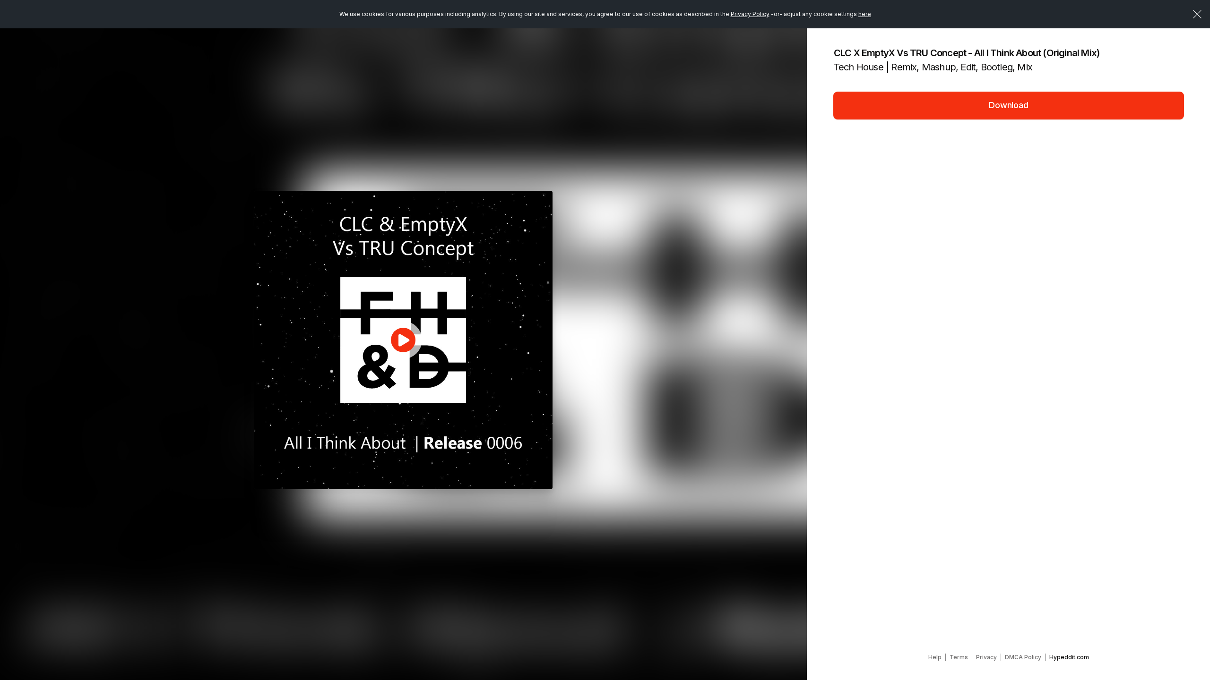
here (864, 13)
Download (1008, 105)
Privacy (986, 657)
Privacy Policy (750, 13)
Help (935, 657)
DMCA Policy (1023, 657)
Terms (959, 657)
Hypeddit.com (1069, 657)
